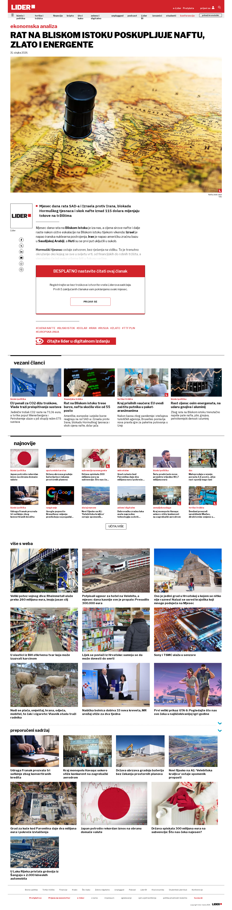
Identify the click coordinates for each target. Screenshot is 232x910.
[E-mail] (21, 257)
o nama (94, 898)
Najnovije (25, 443)
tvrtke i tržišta (39, 17)
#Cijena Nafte (45, 328)
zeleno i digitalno (96, 17)
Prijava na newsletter (59, 898)
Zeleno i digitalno (102, 890)
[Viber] (21, 269)
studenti (171, 15)
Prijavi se (90, 301)
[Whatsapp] (21, 263)
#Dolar (82, 328)
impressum (109, 898)
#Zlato (115, 328)
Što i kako (86, 890)
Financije (63, 890)
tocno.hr (198, 898)
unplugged (117, 15)
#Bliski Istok (66, 328)
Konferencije (197, 890)
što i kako (80, 17)
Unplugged (119, 890)
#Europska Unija (47, 331)
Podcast (132, 890)
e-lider (80, 898)
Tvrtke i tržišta (48, 890)
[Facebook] (21, 240)
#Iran (92, 328)
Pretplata (188, 8)
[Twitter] (21, 246)
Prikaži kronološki (210, 15)
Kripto (74, 890)
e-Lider (177, 8)
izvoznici (157, 15)
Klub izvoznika (158, 890)
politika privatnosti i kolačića (175, 898)
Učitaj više (116, 526)
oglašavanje (126, 898)
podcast (132, 15)
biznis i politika (20, 17)
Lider (13, 230)
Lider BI (144, 17)
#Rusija (103, 328)
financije (58, 15)
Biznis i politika (31, 890)
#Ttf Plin (128, 328)
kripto (70, 15)
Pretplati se (35, 898)
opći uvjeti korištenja (147, 898)
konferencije (187, 15)
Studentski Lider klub (178, 890)
